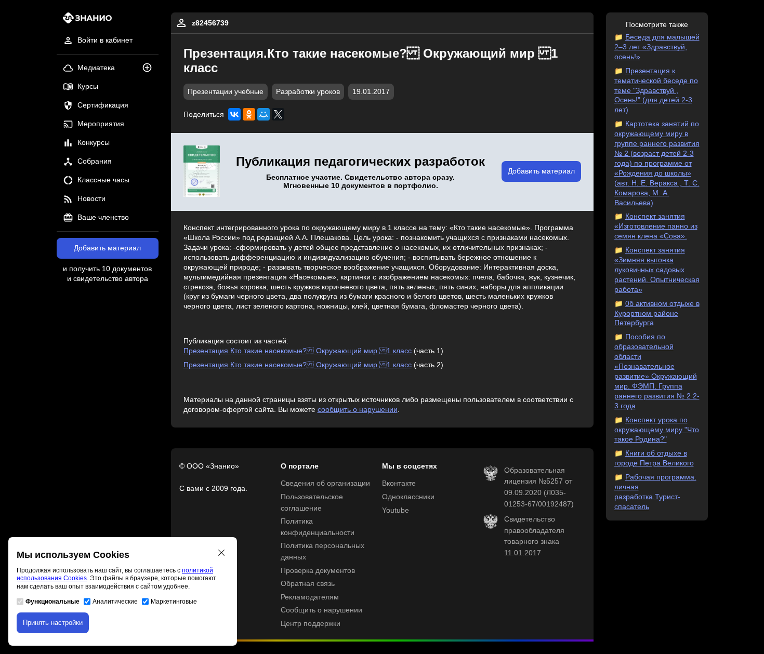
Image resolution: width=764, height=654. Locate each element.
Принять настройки (53, 622)
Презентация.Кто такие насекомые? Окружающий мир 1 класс (297, 351)
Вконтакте (399, 483)
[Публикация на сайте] (150, 68)
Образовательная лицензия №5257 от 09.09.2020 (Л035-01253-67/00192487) (539, 487)
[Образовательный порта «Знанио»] (84, 21)
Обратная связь (308, 584)
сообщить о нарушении (358, 409)
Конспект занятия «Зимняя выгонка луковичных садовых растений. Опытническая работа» (657, 269)
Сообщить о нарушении (321, 610)
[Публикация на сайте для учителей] (201, 171)
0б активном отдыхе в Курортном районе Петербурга (657, 313)
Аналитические (115, 601)
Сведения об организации (325, 483)
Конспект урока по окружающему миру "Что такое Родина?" (656, 430)
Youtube (395, 510)
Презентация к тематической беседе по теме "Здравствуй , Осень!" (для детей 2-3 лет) (656, 90)
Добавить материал (107, 248)
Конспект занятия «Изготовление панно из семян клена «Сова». (655, 226)
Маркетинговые (174, 601)
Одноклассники (408, 497)
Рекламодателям (310, 597)
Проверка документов (318, 571)
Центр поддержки (310, 624)
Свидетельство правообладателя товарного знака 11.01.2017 (534, 536)
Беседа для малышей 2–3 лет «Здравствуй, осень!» (657, 47)
